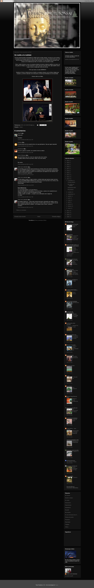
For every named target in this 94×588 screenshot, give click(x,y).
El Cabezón (74, 477)
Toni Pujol (69, 386)
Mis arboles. (68, 512)
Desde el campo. (69, 497)
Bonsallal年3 (70, 476)
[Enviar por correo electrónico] (40, 125)
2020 (68, 162)
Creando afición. (71, 182)
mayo (69, 200)
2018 (68, 166)
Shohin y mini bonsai (72, 259)
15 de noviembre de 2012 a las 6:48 (25, 152)
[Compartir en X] (43, 125)
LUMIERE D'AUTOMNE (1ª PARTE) (75, 315)
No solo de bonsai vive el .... (71, 514)
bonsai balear (70, 355)
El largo (74, 280)
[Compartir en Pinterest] (46, 125)
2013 (68, 176)
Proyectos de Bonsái (72, 466)
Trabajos (21, 127)
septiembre (71, 194)
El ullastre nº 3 (75, 451)
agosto (69, 196)
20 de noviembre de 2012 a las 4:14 (25, 207)
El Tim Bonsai (70, 269)
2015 (68, 172)
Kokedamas (68, 507)
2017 (68, 168)
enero (69, 208)
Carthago (20, 142)
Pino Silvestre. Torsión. (72, 461)
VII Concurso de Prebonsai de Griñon (75, 337)
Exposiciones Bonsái (72, 407)
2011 (68, 210)
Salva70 (19, 133)
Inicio (38, 216)
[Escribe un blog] (41, 125)
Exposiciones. (68, 505)
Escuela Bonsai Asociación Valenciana (72, 487)
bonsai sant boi (71, 365)
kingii (68, 375)
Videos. (67, 526)
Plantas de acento (69, 517)
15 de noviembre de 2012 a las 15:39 (25, 185)
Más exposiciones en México (75, 410)
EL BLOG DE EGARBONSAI (70, 312)
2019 (68, 164)
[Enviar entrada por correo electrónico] (37, 125)
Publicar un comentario (21, 210)
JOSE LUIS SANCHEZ (23, 167)
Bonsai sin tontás (71, 345)
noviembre (70, 180)
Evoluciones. (68, 502)
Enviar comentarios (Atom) (40, 220)
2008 (68, 216)
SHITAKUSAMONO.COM (73, 440)
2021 (68, 160)
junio (69, 198)
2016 (68, 170)
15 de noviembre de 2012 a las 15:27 (25, 174)
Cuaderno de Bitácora (72, 279)
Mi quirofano (71, 189)
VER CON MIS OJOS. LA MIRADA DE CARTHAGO (73, 245)
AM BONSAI (70, 234)
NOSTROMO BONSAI (72, 301)
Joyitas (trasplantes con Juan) (74, 468)
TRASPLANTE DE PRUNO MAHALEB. (75, 432)
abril (69, 202)
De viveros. (67, 495)
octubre (70, 192)
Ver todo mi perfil (69, 575)
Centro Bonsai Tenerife (72, 224)
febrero (70, 206)
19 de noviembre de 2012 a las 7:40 (25, 196)
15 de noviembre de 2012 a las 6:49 (25, 164)
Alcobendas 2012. (72, 187)
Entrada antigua (56, 216)
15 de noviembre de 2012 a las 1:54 (25, 139)
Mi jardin (67, 510)
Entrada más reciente (20, 216)
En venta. (67, 500)
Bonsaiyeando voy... (72, 334)
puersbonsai (20, 148)
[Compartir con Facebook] (44, 125)
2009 (68, 214)
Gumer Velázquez (22, 155)
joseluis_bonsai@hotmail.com (72, 59)
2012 (68, 178)
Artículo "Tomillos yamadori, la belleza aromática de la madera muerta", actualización (73, 251)
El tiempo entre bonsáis (73, 450)
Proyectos (67, 519)
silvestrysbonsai (71, 460)
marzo (69, 204)
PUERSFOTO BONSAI (72, 418)
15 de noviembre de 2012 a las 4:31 (25, 146)
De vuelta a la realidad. (71, 185)
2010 (68, 212)
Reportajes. (67, 522)
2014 (68, 174)
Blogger (56, 585)
